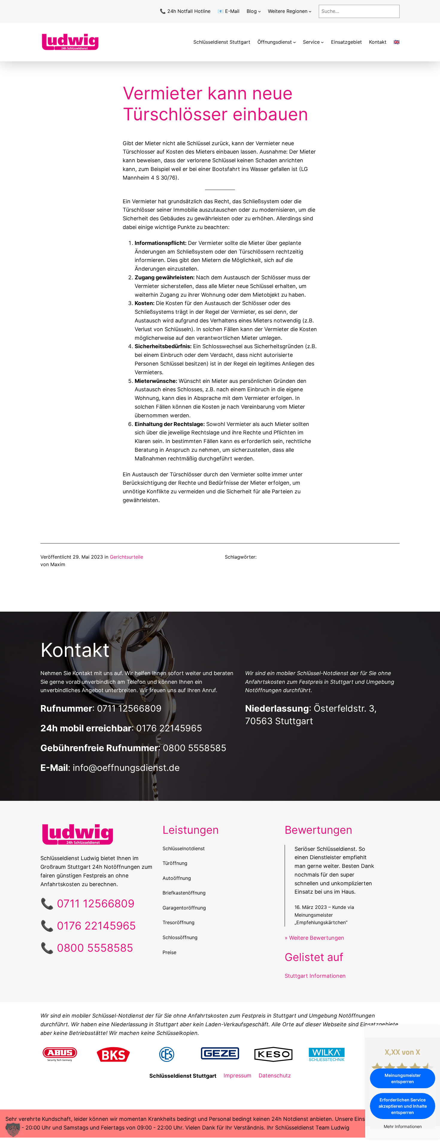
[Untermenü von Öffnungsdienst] (294, 42)
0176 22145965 (169, 728)
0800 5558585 (194, 747)
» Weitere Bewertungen (314, 938)
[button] (13, 1130)
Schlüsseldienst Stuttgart (221, 42)
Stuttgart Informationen (315, 976)
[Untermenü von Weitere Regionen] (310, 11)
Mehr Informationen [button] (403, 1126)
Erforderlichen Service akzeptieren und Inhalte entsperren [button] (403, 1106)
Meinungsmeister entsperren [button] (403, 1078)
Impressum (237, 1075)
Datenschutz (275, 1075)
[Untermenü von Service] (322, 42)
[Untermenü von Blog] (259, 11)
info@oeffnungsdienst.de (126, 767)
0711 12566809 (129, 708)
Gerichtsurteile (126, 557)
